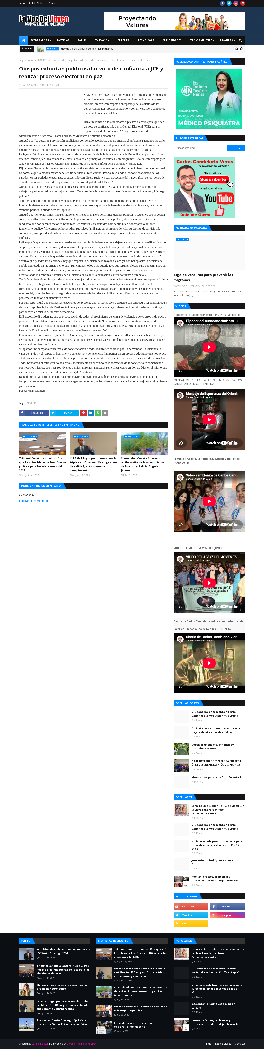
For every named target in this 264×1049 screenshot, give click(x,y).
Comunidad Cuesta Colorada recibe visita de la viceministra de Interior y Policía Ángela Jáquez (142, 464)
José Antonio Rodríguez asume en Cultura (213, 862)
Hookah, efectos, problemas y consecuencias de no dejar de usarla (214, 878)
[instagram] (235, 3)
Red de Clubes (36, 3)
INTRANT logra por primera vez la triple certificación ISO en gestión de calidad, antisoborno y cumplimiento (93, 464)
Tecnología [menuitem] (146, 40)
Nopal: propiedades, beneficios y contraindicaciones (212, 746)
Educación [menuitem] (102, 40)
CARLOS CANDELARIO (33, 84)
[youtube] (191, 906)
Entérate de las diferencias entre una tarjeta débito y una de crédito (215, 730)
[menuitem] (23, 40)
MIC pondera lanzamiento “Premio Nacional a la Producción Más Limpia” (215, 713)
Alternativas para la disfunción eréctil (216, 777)
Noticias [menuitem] (63, 40)
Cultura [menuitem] (123, 40)
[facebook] (222, 3)
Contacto (53, 3)
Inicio (22, 3)
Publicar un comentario (33, 500)
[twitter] (229, 3)
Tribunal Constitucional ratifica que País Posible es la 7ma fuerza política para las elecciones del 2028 (42, 464)
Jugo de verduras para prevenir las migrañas (87, 48)
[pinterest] (242, 3)
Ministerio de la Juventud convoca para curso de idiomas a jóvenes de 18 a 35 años (216, 845)
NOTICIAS (43, 60)
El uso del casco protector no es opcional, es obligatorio (134, 1025)
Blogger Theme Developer (81, 1043)
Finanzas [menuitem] (226, 40)
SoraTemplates (40, 1043)
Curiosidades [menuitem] (172, 40)
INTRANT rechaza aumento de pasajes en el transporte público (140, 1008)
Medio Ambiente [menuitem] (201, 40)
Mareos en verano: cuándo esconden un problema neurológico (63, 987)
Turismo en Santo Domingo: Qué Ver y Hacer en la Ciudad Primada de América (62, 1022)
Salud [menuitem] (82, 40)
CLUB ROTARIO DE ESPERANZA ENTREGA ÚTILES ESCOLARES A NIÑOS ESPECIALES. (216, 763)
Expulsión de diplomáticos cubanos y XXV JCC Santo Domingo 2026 (63, 951)
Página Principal (27, 60)
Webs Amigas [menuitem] (40, 40)
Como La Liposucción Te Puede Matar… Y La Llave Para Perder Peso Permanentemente (217, 809)
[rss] (191, 923)
